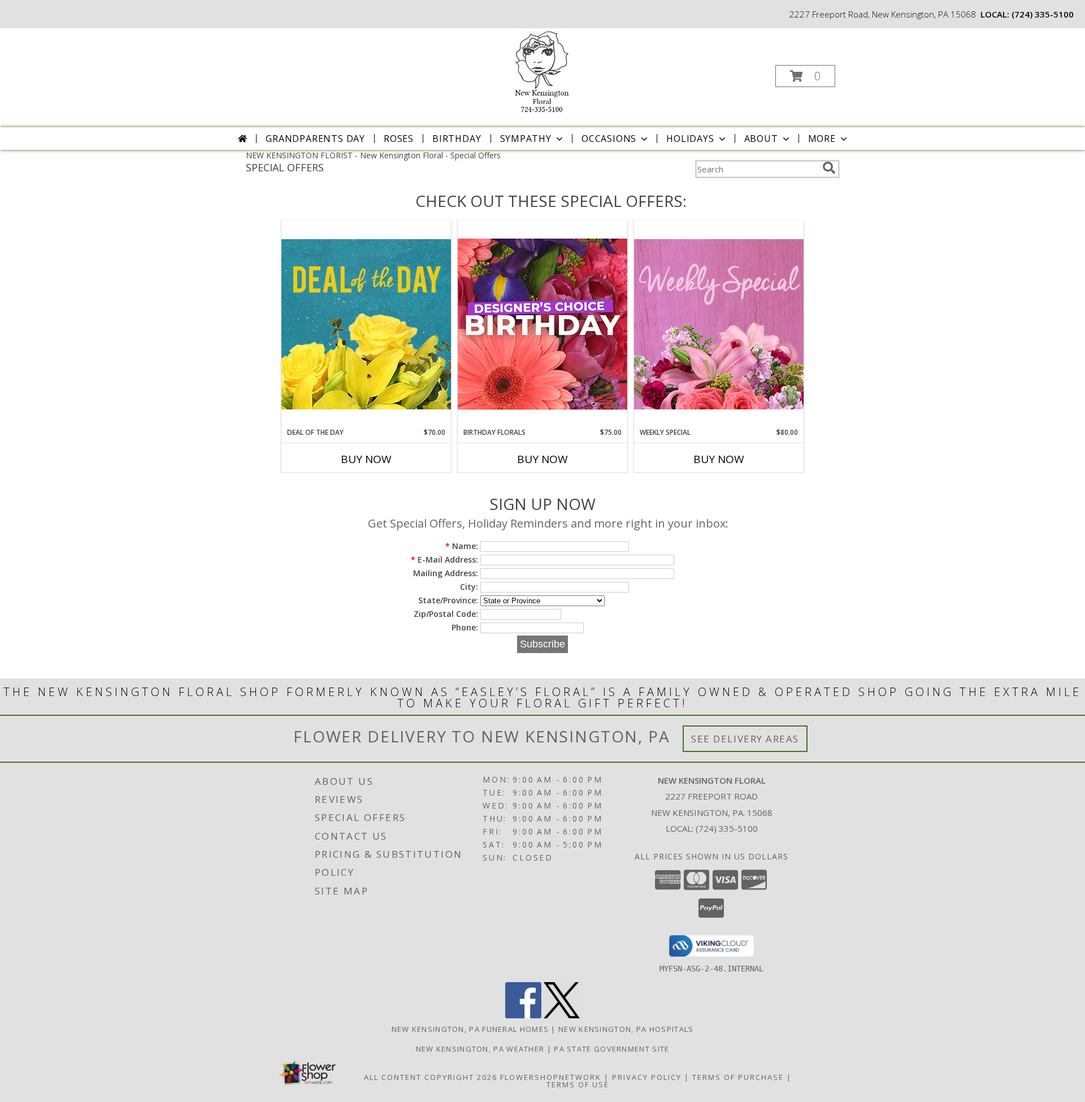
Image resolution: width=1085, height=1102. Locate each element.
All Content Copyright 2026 (430, 1077)
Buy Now (366, 459)
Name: (461, 546)
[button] (805, 76)
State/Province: (448, 600)
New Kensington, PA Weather (480, 1049)
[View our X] (562, 1015)
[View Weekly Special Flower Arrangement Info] (719, 323)
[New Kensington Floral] (541, 72)
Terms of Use (577, 1084)
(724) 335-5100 (1043, 14)
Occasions (608, 138)
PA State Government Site (611, 1049)
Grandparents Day (315, 138)
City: (469, 586)
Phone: (465, 627)
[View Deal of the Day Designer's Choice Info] (366, 323)
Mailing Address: (445, 573)
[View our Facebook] (523, 1015)
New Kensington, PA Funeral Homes (470, 1029)
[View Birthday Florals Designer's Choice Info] (542, 323)
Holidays (690, 138)
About (761, 138)
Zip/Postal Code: (446, 613)
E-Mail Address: (444, 559)
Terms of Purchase (738, 1077)
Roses (399, 138)
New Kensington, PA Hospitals (625, 1029)
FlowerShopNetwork (550, 1077)
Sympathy (526, 138)
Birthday (456, 138)
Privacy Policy (647, 1077)
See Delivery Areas (745, 738)
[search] (829, 168)
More (822, 138)
